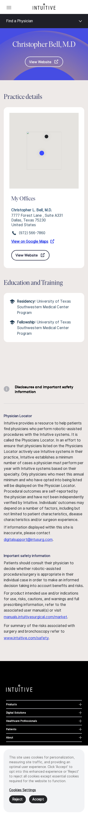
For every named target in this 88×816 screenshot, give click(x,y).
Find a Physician (19, 21)
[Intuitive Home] (44, 7)
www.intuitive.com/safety (26, 638)
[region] (44, 780)
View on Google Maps (29, 241)
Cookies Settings (22, 790)
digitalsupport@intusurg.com (28, 539)
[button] (46, 136)
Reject (17, 799)
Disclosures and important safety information (44, 389)
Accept (38, 799)
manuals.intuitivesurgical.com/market (35, 617)
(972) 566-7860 (32, 233)
